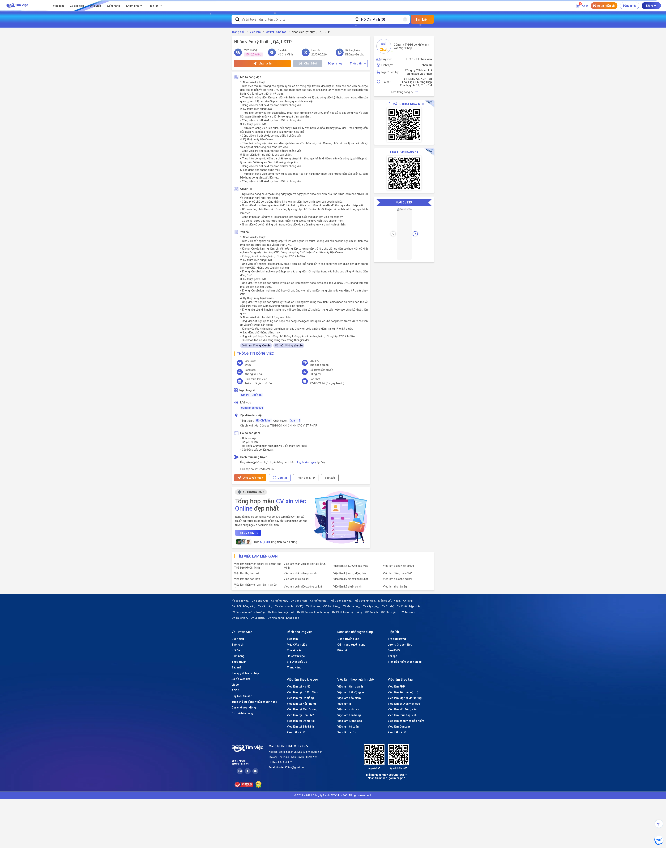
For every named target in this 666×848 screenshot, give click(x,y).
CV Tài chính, (240, 617)
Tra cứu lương (397, 638)
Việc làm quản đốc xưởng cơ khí (303, 586)
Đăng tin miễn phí (604, 5)
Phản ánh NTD (306, 477)
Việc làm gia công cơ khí (397, 579)
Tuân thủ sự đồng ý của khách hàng (254, 701)
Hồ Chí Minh (263, 420)
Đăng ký (651, 5)
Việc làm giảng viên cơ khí (398, 565)
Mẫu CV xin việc (297, 644)
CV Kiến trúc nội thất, (281, 612)
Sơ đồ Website (241, 678)
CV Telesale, (408, 612)
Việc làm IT (344, 703)
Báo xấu (330, 477)
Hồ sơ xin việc (296, 656)
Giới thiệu (238, 638)
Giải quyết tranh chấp (245, 673)
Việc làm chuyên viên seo (404, 703)
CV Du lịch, (372, 612)
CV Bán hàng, (331, 606)
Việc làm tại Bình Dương (302, 709)
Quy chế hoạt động (244, 707)
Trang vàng (294, 667)
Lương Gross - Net (400, 644)
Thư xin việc (294, 650)
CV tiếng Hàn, (299, 600)
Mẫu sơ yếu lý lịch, (389, 600)
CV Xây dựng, (371, 606)
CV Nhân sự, (313, 606)
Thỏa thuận (239, 661)
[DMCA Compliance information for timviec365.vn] (258, 784)
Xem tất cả (294, 732)
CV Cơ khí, (388, 606)
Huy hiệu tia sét (242, 696)
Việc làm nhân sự (348, 709)
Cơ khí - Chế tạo (251, 395)
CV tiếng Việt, (279, 600)
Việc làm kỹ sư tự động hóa (349, 573)
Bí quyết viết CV (297, 661)
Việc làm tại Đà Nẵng (300, 697)
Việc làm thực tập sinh (402, 715)
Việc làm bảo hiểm (349, 697)
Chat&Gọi (310, 63)
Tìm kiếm (422, 19)
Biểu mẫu (343, 650)
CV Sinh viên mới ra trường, (248, 612)
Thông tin (356, 63)
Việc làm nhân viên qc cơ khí (300, 573)
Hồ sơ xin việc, (240, 600)
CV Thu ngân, (389, 612)
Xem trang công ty (402, 92)
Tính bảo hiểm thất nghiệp (405, 661)
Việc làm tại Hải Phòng (301, 703)
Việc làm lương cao (349, 720)
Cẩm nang (113, 5)
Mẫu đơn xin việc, (341, 600)
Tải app (392, 656)
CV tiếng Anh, (260, 600)
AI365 (235, 690)
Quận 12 (295, 420)
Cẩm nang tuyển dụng (351, 644)
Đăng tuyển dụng (348, 638)
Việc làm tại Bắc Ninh (300, 726)
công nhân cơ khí (252, 407)
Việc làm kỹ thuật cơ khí (347, 586)
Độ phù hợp (335, 63)
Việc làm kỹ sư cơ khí (296, 579)
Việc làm (58, 5)
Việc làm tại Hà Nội (299, 686)
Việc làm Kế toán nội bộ (403, 692)
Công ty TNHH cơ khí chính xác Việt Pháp (411, 46)
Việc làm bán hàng (349, 715)
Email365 (394, 650)
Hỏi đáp (236, 650)
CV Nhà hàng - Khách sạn (283, 617)
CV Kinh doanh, (284, 606)
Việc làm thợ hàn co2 (246, 573)
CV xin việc (77, 5)
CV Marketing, (351, 606)
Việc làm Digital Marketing (405, 697)
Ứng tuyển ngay (306, 462)
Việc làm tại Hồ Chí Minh (302, 692)
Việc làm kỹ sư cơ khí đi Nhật (350, 579)
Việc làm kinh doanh (350, 686)
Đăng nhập (630, 5)
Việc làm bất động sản (351, 692)
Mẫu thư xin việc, (365, 600)
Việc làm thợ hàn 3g (395, 586)
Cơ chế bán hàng (242, 713)
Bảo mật (237, 667)
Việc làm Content (399, 726)
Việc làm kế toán (348, 726)
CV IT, (299, 606)
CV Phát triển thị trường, (347, 612)
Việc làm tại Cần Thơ (300, 715)
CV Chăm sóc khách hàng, (313, 612)
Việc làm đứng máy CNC (397, 573)
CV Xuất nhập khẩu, (409, 606)
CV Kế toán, (265, 606)
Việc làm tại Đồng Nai (301, 720)
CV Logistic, (257, 617)
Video (235, 684)
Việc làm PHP (396, 686)
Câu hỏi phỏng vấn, (243, 606)
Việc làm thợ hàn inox (247, 579)
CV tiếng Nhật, (319, 600)
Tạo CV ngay (246, 532)
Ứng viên (95, 5)
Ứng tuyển (265, 63)
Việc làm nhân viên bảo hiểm (406, 720)
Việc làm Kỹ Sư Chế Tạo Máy (350, 565)
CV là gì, (408, 600)
